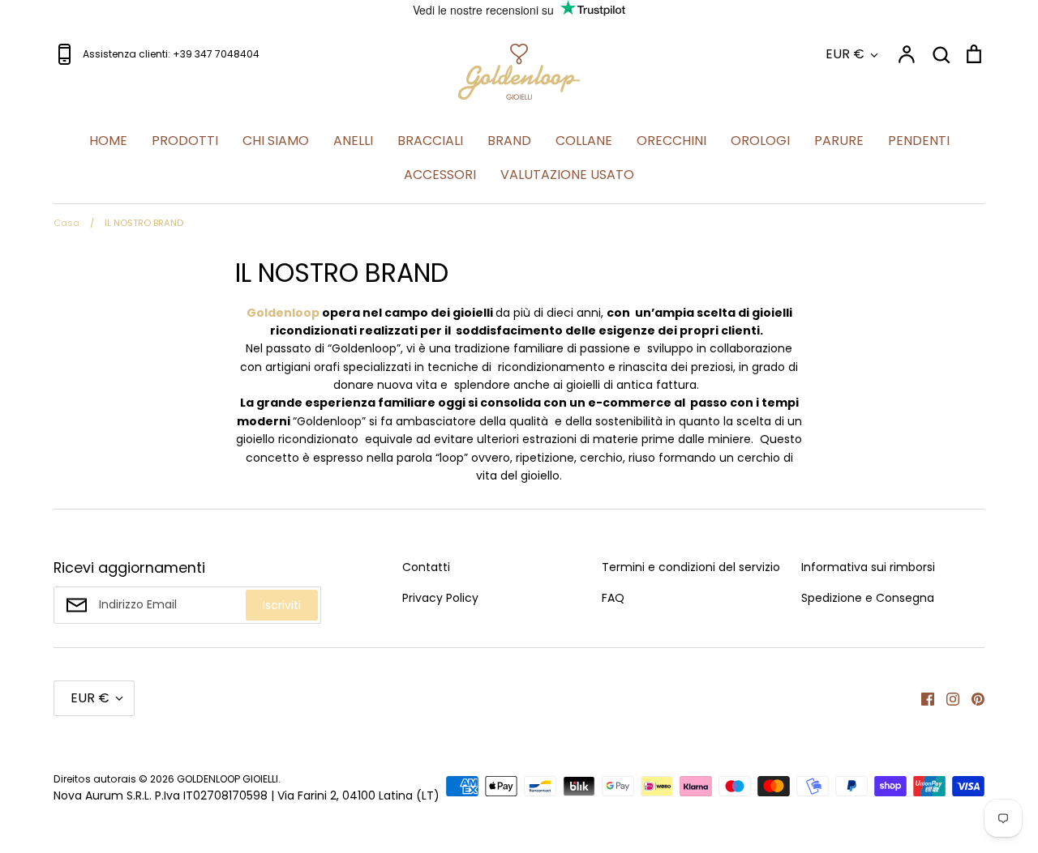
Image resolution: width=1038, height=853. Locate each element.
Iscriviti (282, 605)
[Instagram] (946, 698)
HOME (108, 140)
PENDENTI (919, 140)
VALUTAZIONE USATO (567, 174)
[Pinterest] (971, 698)
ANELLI (353, 140)
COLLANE (583, 140)
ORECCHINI (671, 140)
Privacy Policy (440, 598)
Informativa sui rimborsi (868, 567)
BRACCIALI (430, 140)
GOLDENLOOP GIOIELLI (227, 779)
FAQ (613, 598)
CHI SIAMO (275, 140)
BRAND (509, 140)
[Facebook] (921, 698)
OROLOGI (760, 140)
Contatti (426, 567)
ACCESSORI (440, 174)
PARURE (839, 140)
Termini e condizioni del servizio (691, 567)
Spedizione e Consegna (867, 598)
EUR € (845, 54)
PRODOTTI (185, 140)
